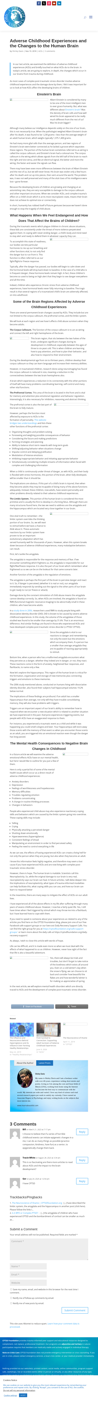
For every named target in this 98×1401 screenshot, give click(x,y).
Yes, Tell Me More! (49, 714)
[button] (96, 1)
